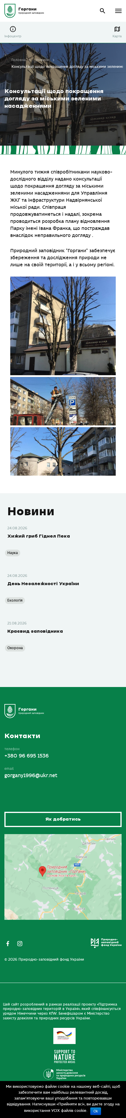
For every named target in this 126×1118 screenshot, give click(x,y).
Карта (117, 36)
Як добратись (63, 819)
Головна (18, 60)
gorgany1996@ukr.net (30, 776)
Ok (95, 1111)
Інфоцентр (12, 36)
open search (102, 11)
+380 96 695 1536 (26, 756)
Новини (43, 60)
